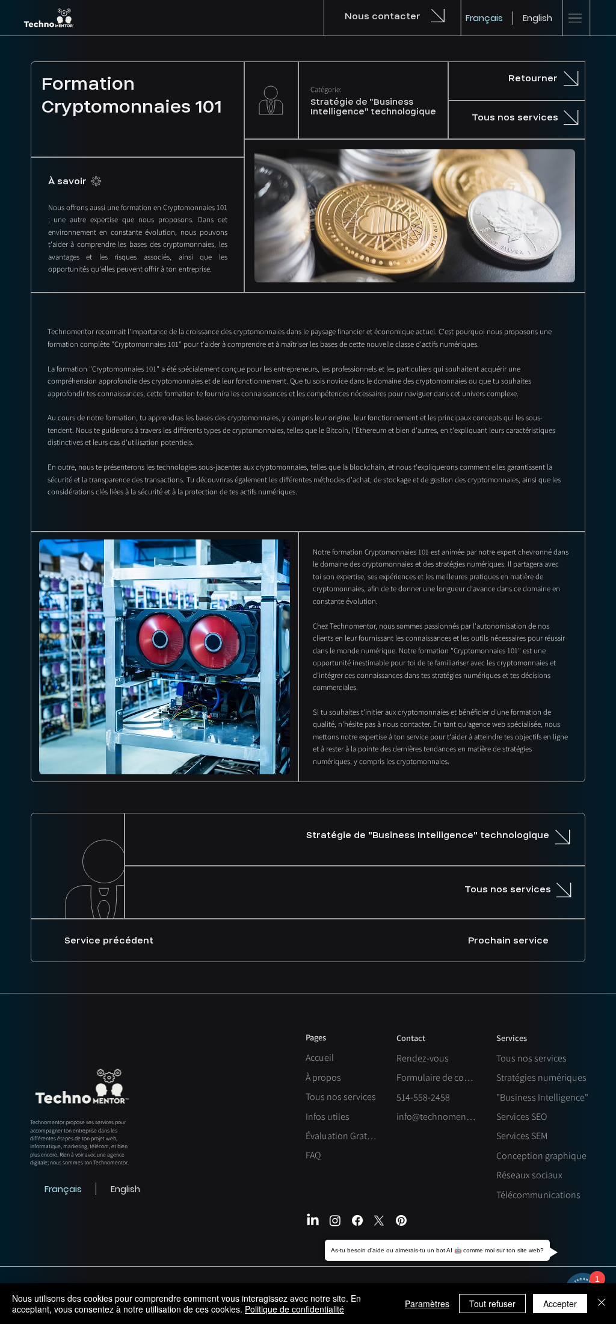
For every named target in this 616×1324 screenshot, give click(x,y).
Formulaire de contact (436, 1077)
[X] (379, 1220)
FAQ (313, 1155)
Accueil (320, 1057)
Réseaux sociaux (529, 1175)
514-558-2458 (423, 1097)
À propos (323, 1077)
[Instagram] (335, 1220)
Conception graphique (541, 1155)
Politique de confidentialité (294, 1309)
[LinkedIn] (313, 1220)
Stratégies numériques (541, 1077)
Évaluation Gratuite (341, 1136)
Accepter (560, 1304)
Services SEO (521, 1116)
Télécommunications (538, 1195)
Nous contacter (382, 16)
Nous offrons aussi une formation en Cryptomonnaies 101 (137, 207)
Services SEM (521, 1136)
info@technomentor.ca (436, 1116)
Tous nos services (341, 1096)
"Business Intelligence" (542, 1097)
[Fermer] (601, 1303)
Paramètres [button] (427, 1304)
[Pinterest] (401, 1220)
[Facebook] (357, 1220)
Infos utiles (328, 1116)
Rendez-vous (422, 1058)
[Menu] (575, 18)
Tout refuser (492, 1304)
